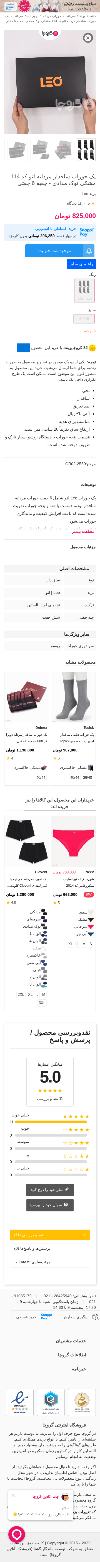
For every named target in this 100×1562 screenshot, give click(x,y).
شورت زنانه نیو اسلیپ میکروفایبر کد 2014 (78, 882)
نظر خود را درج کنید (47, 1189)
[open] (50, 484)
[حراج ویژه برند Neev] (50, 6)
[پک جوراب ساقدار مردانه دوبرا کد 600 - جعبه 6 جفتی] (26, 697)
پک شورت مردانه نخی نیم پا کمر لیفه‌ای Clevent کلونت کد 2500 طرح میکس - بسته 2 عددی (27, 883)
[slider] (50, 130)
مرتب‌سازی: (41, 1262)
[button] (18, 803)
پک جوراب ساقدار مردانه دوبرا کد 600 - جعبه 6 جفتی (26, 738)
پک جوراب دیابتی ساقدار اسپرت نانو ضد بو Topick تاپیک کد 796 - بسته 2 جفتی (75, 739)
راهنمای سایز (81, 263)
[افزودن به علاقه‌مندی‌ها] (93, 166)
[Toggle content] (23, 347)
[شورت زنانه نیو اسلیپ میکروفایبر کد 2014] (73, 841)
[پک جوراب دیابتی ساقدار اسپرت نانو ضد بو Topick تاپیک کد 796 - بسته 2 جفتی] (73, 697)
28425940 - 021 (58, 1296)
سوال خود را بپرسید (46, 1205)
